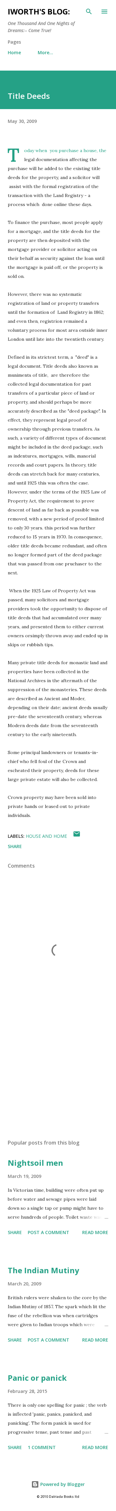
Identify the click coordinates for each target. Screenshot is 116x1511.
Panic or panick (37, 1377)
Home (14, 52)
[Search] (89, 11)
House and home (46, 836)
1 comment (42, 1447)
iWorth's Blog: (39, 11)
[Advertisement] (58, 1078)
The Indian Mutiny (43, 1270)
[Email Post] (77, 836)
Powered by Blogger (62, 1484)
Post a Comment (48, 1232)
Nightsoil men (35, 1162)
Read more (95, 1232)
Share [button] (15, 846)
